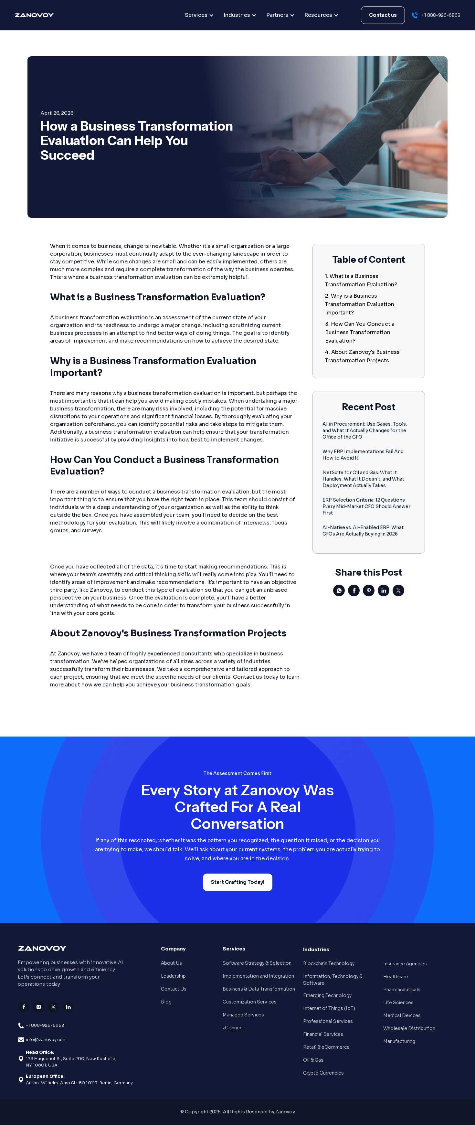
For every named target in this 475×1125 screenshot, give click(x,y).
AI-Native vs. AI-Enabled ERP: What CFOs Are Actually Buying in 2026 (363, 531)
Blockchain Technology (328, 963)
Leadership (173, 976)
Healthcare (395, 977)
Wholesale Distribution (409, 1028)
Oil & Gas (313, 1060)
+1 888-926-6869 (45, 1025)
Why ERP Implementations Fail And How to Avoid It (363, 455)
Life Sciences (398, 1002)
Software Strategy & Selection (257, 963)
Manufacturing (399, 1041)
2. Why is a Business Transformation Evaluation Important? (359, 304)
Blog (166, 1002)
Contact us (383, 15)
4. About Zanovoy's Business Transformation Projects (362, 356)
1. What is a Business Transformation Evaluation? (361, 280)
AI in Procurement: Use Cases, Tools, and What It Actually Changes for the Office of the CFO (364, 430)
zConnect (233, 1028)
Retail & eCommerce (326, 1047)
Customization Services (250, 1002)
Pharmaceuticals (401, 989)
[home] (47, 15)
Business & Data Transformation (259, 989)
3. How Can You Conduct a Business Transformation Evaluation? (360, 332)
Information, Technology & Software (333, 979)
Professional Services (328, 1021)
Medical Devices (402, 1015)
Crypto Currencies (323, 1073)
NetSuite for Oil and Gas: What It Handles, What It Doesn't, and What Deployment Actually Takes (363, 479)
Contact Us (173, 989)
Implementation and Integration (258, 976)
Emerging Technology (327, 995)
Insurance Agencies (405, 964)
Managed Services (243, 1015)
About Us (171, 963)
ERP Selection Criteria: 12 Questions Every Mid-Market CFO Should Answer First (366, 506)
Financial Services (323, 1034)
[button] (199, 15)
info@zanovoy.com (46, 1039)
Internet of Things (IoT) (329, 1008)
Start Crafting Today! (237, 882)
